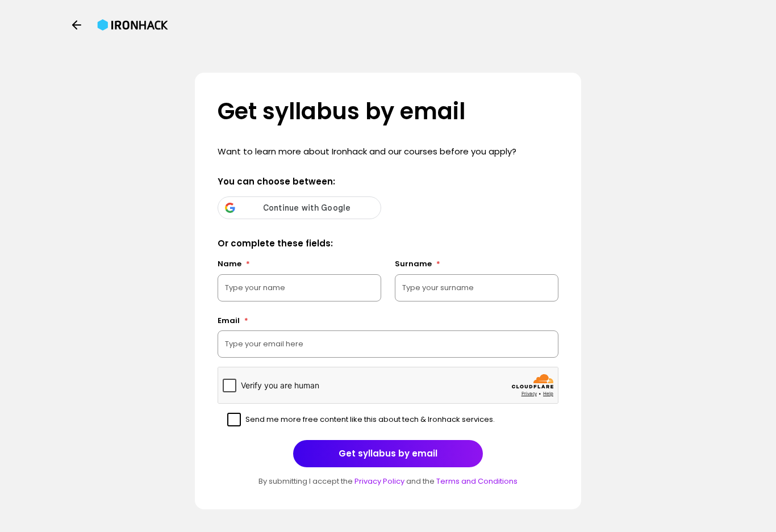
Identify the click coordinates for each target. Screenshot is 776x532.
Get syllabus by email (388, 453)
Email (233, 320)
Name (234, 263)
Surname (417, 263)
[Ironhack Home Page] (132, 25)
